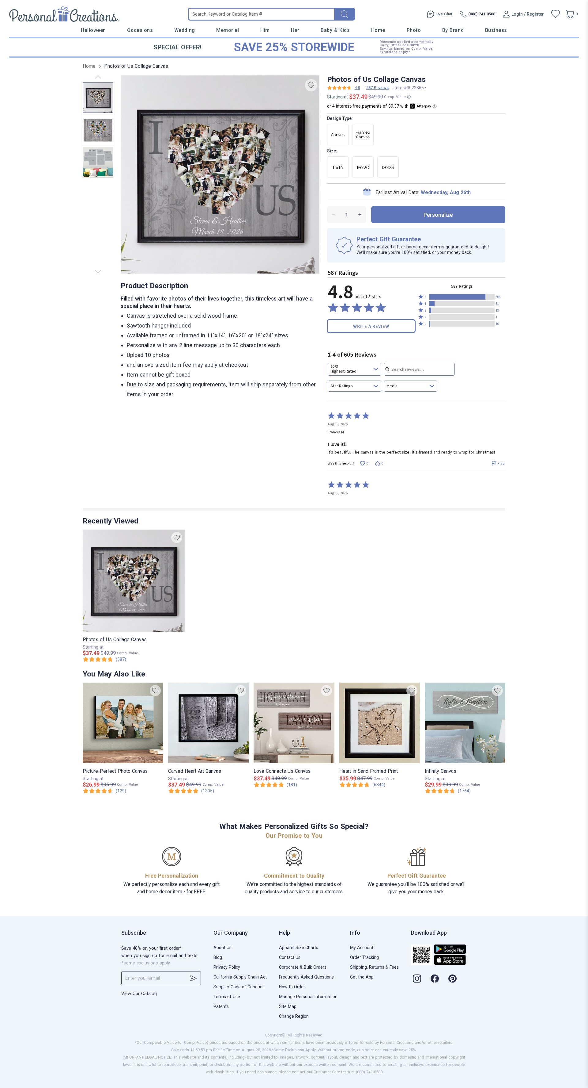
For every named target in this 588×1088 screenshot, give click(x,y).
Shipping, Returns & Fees (374, 967)
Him (265, 30)
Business (496, 30)
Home (378, 30)
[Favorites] (556, 14)
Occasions (140, 30)
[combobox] (354, 369)
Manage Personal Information (308, 996)
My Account (361, 947)
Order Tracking (364, 957)
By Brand (453, 30)
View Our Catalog (139, 993)
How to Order (292, 986)
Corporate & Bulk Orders (302, 967)
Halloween (93, 30)
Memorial (227, 30)
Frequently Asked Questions (306, 977)
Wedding (184, 30)
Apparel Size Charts (298, 947)
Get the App (362, 977)
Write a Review (371, 326)
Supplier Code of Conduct (238, 986)
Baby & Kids (335, 30)
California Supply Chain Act (240, 977)
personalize (438, 215)
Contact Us (289, 957)
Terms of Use (226, 996)
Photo (414, 30)
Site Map (287, 1006)
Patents (221, 1006)
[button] (461, 297)
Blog (217, 957)
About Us (222, 947)
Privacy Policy (226, 967)
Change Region (294, 1016)
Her (295, 30)
